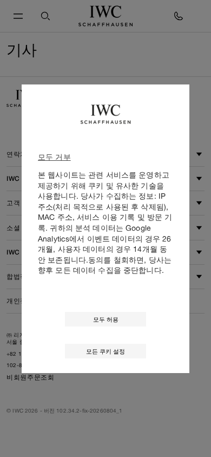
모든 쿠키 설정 (105, 351)
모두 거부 (54, 156)
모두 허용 (105, 319)
